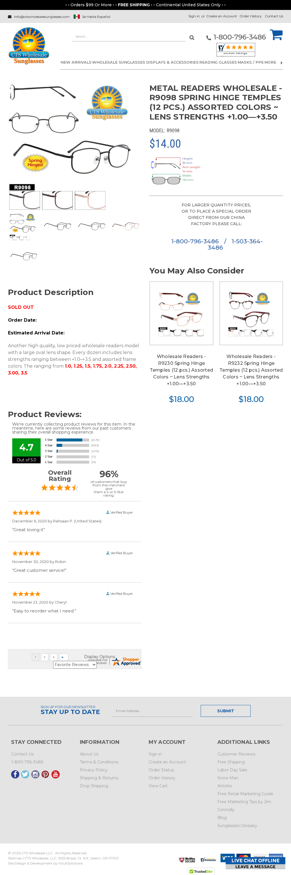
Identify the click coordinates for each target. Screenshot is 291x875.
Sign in (194, 16)
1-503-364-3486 (235, 244)
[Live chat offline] (255, 863)
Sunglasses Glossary (237, 825)
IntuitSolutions (71, 863)
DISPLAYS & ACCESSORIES (172, 62)
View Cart (158, 785)
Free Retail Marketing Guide (245, 793)
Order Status (161, 770)
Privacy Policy (93, 770)
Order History (251, 16)
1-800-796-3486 (196, 241)
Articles (224, 785)
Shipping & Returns (99, 777)
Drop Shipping (94, 785)
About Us (89, 754)
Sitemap (15, 858)
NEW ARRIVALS (76, 62)
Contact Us (274, 16)
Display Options (99, 656)
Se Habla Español (96, 16)
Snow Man (227, 777)
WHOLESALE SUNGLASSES (118, 62)
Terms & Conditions (99, 762)
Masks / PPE (251, 62)
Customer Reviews (236, 754)
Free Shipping (231, 762)
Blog (222, 817)
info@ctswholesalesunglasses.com (42, 16)
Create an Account (221, 16)
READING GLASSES (218, 62)
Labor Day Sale (232, 770)
